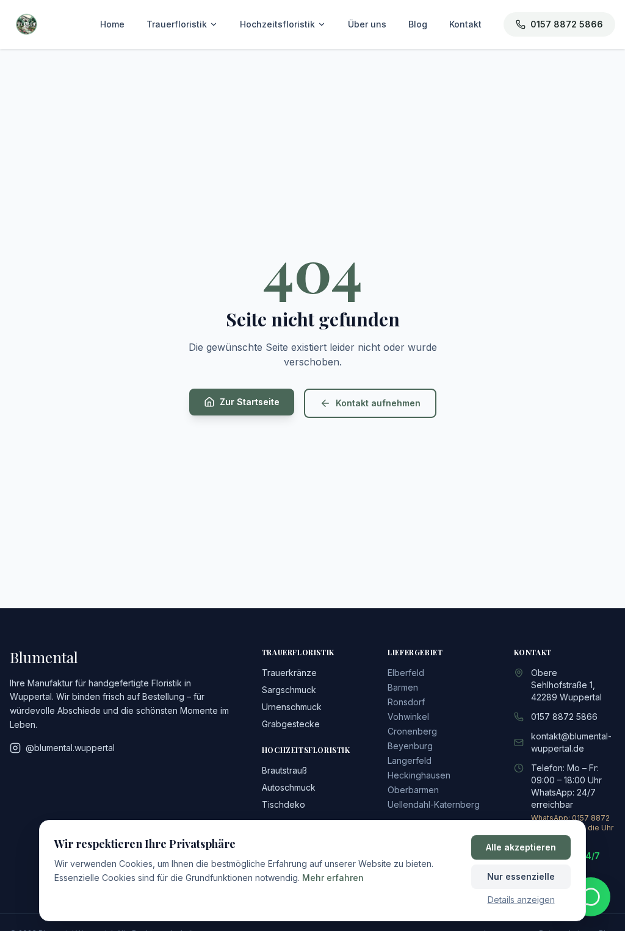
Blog (417, 24)
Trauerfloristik (176, 24)
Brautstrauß (284, 770)
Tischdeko (283, 804)
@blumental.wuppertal (70, 747)
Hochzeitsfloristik (277, 24)
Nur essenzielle (521, 876)
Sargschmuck (289, 690)
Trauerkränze (289, 672)
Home (112, 24)
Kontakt (465, 24)
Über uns (367, 24)
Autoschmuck (289, 787)
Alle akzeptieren (521, 847)
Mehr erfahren (333, 877)
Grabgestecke (291, 724)
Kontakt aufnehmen (378, 403)
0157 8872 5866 (566, 24)
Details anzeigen (521, 899)
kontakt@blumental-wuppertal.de (571, 742)
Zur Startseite (250, 402)
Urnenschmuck (292, 707)
